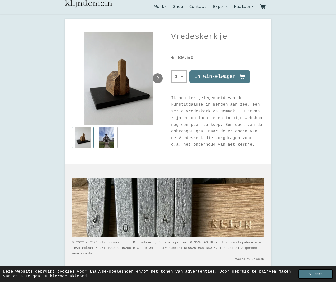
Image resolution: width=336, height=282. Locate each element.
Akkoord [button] (315, 274)
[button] (83, 137)
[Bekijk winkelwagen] (263, 7)
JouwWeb (258, 259)
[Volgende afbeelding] (158, 78)
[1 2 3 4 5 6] (179, 76)
